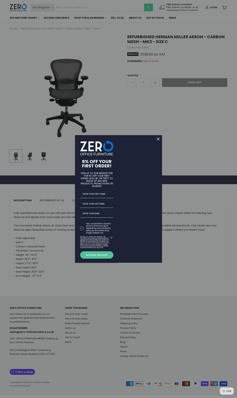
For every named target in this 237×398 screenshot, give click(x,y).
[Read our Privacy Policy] (111, 237)
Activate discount (97, 255)
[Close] (158, 139)
